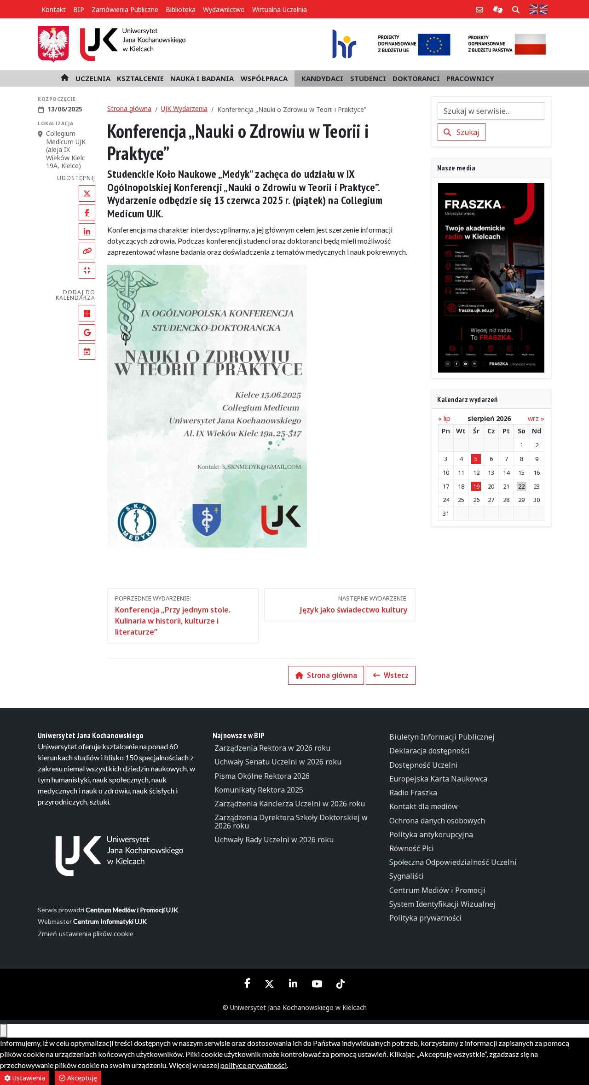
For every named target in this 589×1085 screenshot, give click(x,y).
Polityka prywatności (425, 918)
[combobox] (491, 111)
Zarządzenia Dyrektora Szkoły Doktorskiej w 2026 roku (291, 821)
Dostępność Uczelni (423, 765)
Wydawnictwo (224, 9)
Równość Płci (411, 848)
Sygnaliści (406, 876)
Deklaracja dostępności (429, 751)
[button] (93, 78)
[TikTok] (340, 983)
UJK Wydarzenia (184, 108)
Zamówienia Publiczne (125, 9)
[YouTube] (316, 983)
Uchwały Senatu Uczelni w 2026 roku (277, 762)
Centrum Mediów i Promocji (437, 890)
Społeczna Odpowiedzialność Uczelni (453, 862)
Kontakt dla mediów (423, 806)
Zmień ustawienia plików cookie (85, 933)
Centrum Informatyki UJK (110, 921)
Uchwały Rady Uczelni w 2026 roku (274, 839)
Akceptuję (81, 1077)
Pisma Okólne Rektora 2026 (262, 776)
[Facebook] (247, 983)
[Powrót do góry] (3, 1031)
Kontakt (53, 9)
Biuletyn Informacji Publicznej (442, 737)
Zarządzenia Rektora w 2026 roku (272, 748)
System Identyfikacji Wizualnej (442, 904)
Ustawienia (28, 1077)
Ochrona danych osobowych (437, 821)
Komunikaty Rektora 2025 (258, 790)
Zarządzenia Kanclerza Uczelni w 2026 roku (289, 804)
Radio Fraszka (413, 793)
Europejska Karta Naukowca (438, 779)
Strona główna (129, 108)
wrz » (536, 418)
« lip (444, 418)
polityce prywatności (253, 1065)
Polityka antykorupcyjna (431, 834)
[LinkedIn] (293, 983)
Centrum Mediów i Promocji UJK (132, 910)
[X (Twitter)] (269, 983)
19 (476, 486)
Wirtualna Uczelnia (279, 9)
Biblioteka (181, 9)
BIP (78, 9)
